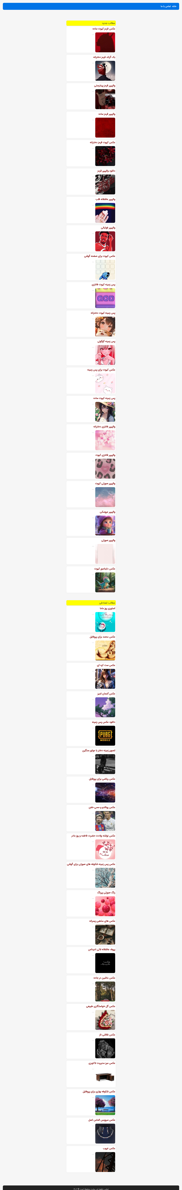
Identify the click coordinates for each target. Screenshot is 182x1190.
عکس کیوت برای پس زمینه (101, 370)
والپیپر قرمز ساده (107, 114)
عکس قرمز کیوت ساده (104, 29)
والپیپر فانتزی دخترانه (104, 427)
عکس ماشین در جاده (104, 978)
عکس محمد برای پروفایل (102, 637)
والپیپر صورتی (108, 540)
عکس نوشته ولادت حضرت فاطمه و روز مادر (93, 836)
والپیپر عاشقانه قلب (105, 199)
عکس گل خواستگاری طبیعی (100, 1006)
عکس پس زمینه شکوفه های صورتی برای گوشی (91, 864)
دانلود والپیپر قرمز (106, 171)
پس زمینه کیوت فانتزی (103, 284)
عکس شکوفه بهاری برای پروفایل (99, 1092)
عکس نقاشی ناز (107, 1035)
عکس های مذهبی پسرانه (102, 921)
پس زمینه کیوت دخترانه (103, 313)
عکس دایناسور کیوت (104, 569)
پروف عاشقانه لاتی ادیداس (101, 949)
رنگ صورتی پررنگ (106, 893)
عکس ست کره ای (106, 665)
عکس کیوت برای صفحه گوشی (99, 256)
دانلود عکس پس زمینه (103, 722)
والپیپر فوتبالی (108, 228)
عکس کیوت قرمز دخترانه (102, 142)
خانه (174, 6)
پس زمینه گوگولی (106, 341)
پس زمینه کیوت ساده (104, 398)
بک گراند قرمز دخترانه (104, 57)
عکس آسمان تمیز (106, 694)
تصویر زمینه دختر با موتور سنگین (98, 750)
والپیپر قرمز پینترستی (104, 86)
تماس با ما (166, 6)
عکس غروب (109, 1148)
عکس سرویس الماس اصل (101, 1120)
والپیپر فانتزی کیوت (105, 455)
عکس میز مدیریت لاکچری (102, 1063)
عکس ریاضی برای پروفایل (102, 779)
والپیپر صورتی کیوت (105, 483)
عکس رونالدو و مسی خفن (102, 807)
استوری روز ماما (107, 608)
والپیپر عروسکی (107, 512)
